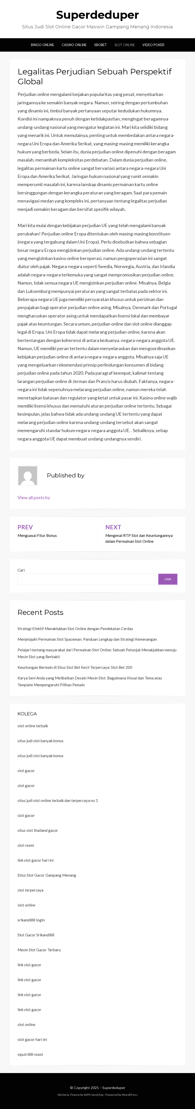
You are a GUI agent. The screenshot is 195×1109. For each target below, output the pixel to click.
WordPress (130, 1095)
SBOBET (100, 45)
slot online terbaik (33, 725)
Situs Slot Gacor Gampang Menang (47, 875)
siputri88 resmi (30, 1054)
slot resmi (26, 845)
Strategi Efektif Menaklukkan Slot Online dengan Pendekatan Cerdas (75, 628)
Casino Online (74, 45)
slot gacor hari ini (32, 1039)
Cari (21, 570)
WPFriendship (93, 1095)
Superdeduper (97, 15)
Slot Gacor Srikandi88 (36, 935)
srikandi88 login (31, 920)
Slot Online (125, 45)
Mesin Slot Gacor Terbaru (39, 949)
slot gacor (26, 770)
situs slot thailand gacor (38, 830)
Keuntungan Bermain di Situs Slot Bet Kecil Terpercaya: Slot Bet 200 (75, 667)
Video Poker (153, 45)
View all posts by (34, 497)
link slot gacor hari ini (36, 860)
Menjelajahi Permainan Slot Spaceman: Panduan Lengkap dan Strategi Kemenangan (87, 639)
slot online (26, 905)
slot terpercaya (30, 890)
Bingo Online (42, 45)
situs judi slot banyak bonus (40, 740)
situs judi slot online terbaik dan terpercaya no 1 (58, 800)
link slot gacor (29, 964)
